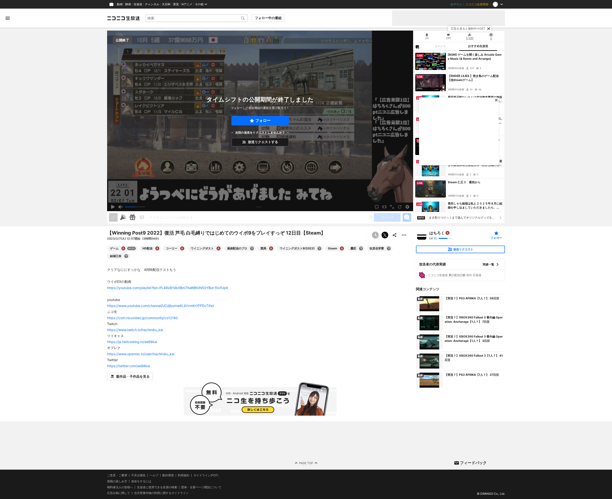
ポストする (385, 235)
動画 (120, 4)
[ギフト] (132, 217)
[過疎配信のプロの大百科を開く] (252, 248)
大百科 (166, 4)
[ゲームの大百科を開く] (123, 248)
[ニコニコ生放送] (123, 18)
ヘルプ (154, 475)
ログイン (456, 4)
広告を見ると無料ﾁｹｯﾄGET (468, 28)
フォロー (263, 120)
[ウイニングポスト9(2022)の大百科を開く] (319, 248)
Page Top (306, 463)
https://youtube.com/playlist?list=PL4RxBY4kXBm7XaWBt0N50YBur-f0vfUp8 (167, 288)
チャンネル (152, 4)
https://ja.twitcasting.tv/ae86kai (132, 342)
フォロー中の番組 (268, 18)
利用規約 (183, 475)
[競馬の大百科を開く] (271, 248)
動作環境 (168, 475)
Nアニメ (186, 4)
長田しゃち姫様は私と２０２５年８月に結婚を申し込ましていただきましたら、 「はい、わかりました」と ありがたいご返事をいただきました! (475, 206)
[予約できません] (375, 235)
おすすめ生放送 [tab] (478, 46)
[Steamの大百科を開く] (342, 248)
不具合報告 (138, 475)
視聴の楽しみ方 (117, 481)
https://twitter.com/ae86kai (128, 366)
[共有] (394, 235)
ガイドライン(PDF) (205, 475)
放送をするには (141, 481)
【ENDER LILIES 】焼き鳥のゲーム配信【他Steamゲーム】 (473, 78)
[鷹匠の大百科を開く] (361, 248)
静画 (128, 4)
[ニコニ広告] (123, 217)
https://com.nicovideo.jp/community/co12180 (142, 318)
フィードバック (473, 462)
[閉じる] (489, 29)
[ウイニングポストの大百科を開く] (218, 248)
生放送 (138, 4)
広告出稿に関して (118, 493)
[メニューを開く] (7, 18)
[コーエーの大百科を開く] (182, 248)
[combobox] (196, 18)
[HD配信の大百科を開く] (157, 248)
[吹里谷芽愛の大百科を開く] (389, 248)
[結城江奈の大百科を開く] (126, 256)
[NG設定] (417, 47)
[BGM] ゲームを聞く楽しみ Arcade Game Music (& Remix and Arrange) (475, 56)
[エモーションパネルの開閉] (407, 217)
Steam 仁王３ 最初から (464, 182)
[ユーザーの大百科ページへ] (447, 233)
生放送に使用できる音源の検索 (157, 487)
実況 (176, 4)
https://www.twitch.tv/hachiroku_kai (135, 330)
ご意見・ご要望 (117, 475)
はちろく (437, 233)
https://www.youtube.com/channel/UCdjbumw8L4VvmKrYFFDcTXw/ (160, 306)
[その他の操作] (404, 235)
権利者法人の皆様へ (120, 487)
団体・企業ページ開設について (201, 487)
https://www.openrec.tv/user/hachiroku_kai (140, 354)
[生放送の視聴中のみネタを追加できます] (113, 217)
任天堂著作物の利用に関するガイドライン (161, 493)
